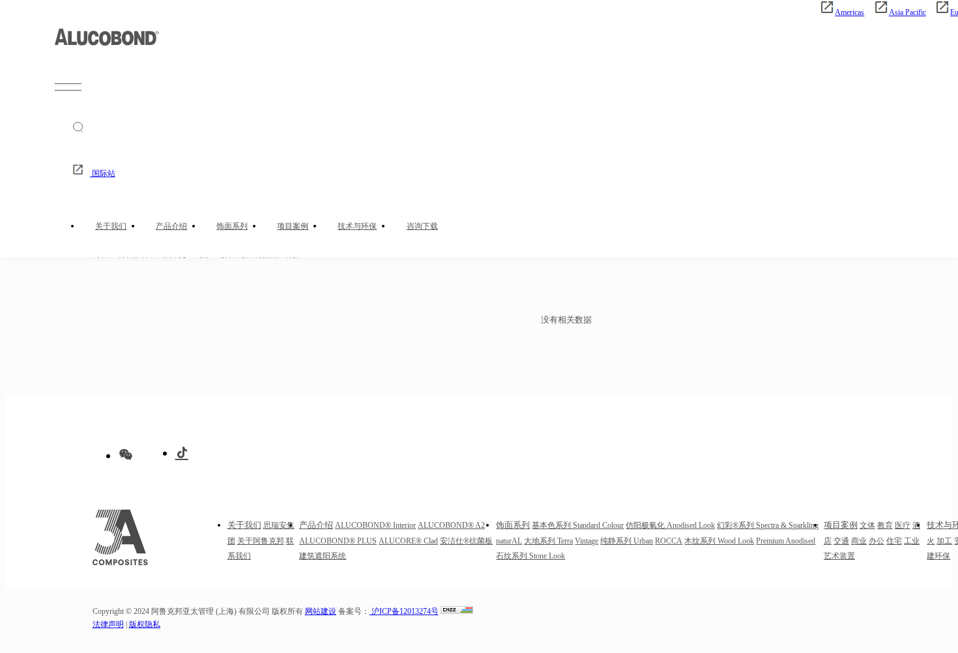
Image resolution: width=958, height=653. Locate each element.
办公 (876, 541)
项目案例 (292, 226)
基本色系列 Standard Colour (578, 525)
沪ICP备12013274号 (404, 611)
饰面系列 (232, 226)
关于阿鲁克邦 (260, 541)
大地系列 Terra (548, 541)
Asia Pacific (907, 12)
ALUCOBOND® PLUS (338, 541)
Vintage (586, 541)
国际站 (102, 173)
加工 (944, 541)
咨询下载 (422, 226)
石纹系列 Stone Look (530, 556)
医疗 (902, 525)
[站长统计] (457, 611)
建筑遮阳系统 (322, 556)
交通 (841, 541)
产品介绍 (171, 226)
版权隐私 (144, 624)
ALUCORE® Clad (408, 541)
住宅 (894, 541)
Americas (849, 12)
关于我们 (110, 226)
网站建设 (320, 611)
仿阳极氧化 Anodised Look (670, 525)
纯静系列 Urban (626, 541)
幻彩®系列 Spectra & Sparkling (768, 525)
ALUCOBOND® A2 (451, 525)
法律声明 (108, 624)
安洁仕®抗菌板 (466, 541)
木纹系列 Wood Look (719, 541)
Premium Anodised (785, 541)
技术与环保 (357, 226)
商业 (859, 541)
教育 (885, 525)
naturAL (509, 541)
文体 (867, 525)
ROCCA (668, 541)
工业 (912, 541)
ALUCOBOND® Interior (375, 525)
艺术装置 (839, 556)
